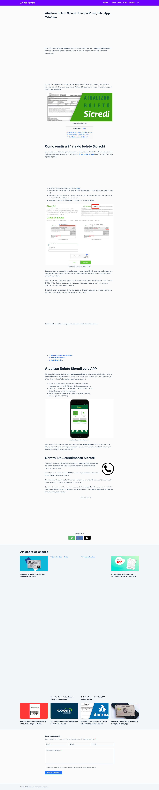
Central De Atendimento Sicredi (77, 137)
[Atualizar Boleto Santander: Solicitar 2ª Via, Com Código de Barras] (34, 711)
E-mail (72, 744)
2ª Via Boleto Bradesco (57, 358)
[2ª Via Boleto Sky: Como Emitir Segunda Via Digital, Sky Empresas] (125, 563)
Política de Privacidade (119, 2)
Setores (105, 2)
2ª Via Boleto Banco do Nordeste (60, 355)
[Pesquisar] (138, 3)
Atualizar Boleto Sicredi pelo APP (78, 135)
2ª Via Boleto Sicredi (86, 154)
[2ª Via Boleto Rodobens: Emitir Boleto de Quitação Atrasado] (64, 711)
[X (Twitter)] (87, 538)
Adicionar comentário (53, 750)
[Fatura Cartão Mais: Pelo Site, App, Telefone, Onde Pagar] (34, 563)
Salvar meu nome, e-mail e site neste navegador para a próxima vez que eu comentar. (72, 767)
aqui (78, 188)
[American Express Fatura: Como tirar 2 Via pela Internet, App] (125, 711)
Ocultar (83, 128)
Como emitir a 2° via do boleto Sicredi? (79, 132)
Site (95, 744)
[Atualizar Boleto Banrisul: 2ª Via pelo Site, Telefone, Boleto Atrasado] (94, 711)
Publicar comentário (53, 772)
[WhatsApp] (71, 538)
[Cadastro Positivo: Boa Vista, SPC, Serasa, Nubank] (94, 625)
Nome (48, 744)
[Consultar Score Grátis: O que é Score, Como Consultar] (64, 625)
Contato (132, 2)
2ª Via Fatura (27, 2)
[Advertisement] (79, 33)
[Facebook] (79, 538)
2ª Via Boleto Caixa (55, 360)
